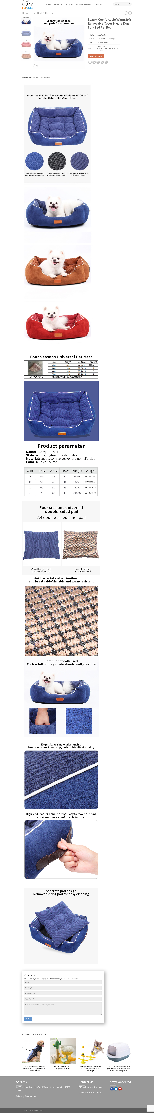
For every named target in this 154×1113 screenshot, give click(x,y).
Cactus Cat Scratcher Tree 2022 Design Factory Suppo (63, 1068)
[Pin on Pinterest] (102, 62)
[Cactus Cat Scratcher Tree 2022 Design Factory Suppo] (63, 1051)
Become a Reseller (84, 4)
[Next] (81, 42)
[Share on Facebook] (90, 62)
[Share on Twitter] (94, 62)
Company (69, 4)
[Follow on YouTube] (120, 1089)
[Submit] (130, 4)
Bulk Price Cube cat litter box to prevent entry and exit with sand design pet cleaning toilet (118, 1069)
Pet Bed (37, 12)
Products (58, 4)
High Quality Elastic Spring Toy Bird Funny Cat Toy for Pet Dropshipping (91, 1069)
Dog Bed (50, 12)
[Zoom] (36, 66)
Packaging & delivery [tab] (42, 77)
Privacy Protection (26, 1096)
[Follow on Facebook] (112, 1089)
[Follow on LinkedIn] (116, 1089)
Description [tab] (27, 77)
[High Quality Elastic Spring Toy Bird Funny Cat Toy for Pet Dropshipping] (91, 1051)
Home (48, 4)
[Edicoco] (32, 4)
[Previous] (36, 42)
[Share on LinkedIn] (106, 62)
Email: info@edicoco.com (92, 1087)
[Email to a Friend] (98, 62)
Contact (98, 4)
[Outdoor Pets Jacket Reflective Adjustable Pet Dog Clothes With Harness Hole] (35, 1051)
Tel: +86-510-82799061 (91, 1092)
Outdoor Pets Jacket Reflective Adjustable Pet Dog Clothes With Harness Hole (35, 1069)
